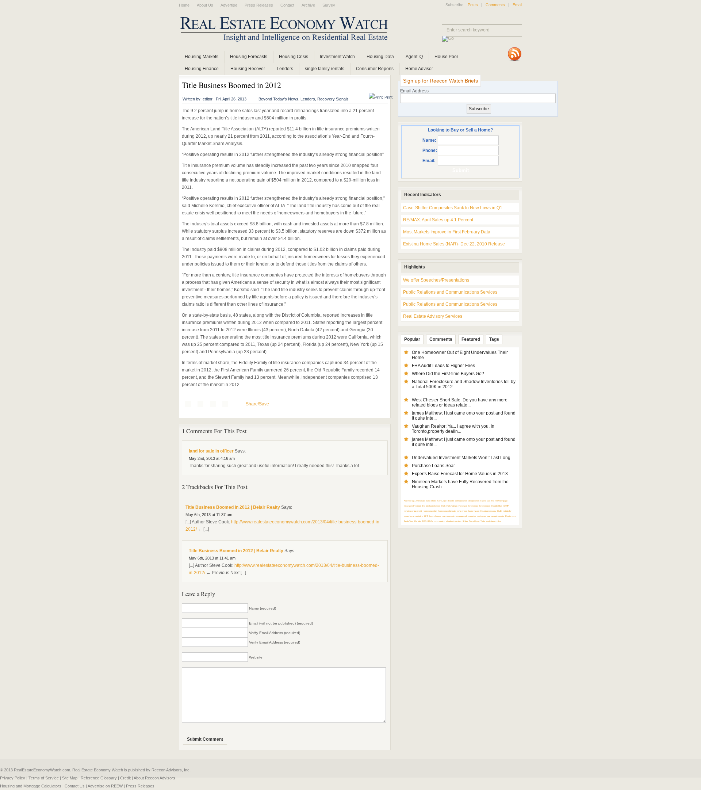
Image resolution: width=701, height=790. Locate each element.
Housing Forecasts (248, 56)
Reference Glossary (99, 778)
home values (473, 511)
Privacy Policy (12, 778)
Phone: (429, 150)
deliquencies (473, 501)
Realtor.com (510, 516)
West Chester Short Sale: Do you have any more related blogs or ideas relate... (459, 402)
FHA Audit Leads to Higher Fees (443, 365)
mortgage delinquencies (466, 516)
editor (207, 99)
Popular (412, 339)
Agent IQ (414, 56)
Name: (429, 140)
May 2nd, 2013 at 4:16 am (212, 458)
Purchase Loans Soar (433, 465)
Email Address (414, 90)
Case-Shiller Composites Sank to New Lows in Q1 (452, 207)
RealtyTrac (408, 521)
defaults (451, 501)
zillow (499, 521)
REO (424, 521)
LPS (426, 516)
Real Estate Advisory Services (432, 316)
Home (184, 5)
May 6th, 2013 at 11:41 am (212, 558)
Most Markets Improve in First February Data (446, 231)
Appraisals (420, 501)
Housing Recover (247, 68)
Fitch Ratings (452, 506)
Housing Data (380, 56)
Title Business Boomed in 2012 (231, 85)
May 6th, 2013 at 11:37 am (208, 514)
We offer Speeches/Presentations (436, 280)
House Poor (446, 56)
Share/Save (257, 404)
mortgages (481, 516)
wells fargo (490, 521)
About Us (205, 5)
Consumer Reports (375, 68)
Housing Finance (202, 68)
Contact (287, 5)
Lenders (285, 68)
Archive (308, 5)
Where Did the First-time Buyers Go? (448, 373)
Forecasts (463, 506)
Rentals (417, 521)
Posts (473, 5)
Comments (495, 5)
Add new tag (409, 501)
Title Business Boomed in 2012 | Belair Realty (232, 507)
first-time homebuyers (431, 506)
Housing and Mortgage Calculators (30, 786)
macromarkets (448, 516)
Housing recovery (488, 511)
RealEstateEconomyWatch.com (274, 31)
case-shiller (431, 501)
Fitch (443, 506)
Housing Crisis (293, 56)
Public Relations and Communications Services (450, 292)
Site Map (69, 778)
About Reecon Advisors (154, 778)
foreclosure (473, 506)
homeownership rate (447, 511)
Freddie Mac (496, 506)
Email (517, 5)
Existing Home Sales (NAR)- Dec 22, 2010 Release (454, 244)
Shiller (465, 521)
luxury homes (435, 516)
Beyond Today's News (278, 99)
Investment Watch (337, 56)
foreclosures (484, 506)
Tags (494, 339)
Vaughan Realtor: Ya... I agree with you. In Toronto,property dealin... (453, 429)
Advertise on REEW (105, 786)
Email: (429, 160)
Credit (125, 778)
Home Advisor (419, 68)
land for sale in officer (211, 451)
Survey (328, 5)
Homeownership (430, 511)
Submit (460, 170)
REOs (430, 521)
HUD (499, 511)
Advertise (229, 5)
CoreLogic (442, 501)
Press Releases (259, 5)
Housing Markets (201, 56)
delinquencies (461, 501)
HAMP (506, 506)
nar (488, 516)
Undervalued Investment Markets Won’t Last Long (461, 457)
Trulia (482, 521)
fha (492, 501)
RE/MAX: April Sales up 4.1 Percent (438, 219)
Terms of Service (43, 778)
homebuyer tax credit (413, 511)
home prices (462, 511)
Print (388, 97)
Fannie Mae (485, 501)
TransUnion (474, 521)
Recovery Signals (333, 99)
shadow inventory (453, 521)
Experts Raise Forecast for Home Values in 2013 (460, 473)
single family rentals (324, 68)
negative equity (497, 516)
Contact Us (75, 786)
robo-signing (439, 521)
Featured (470, 339)
